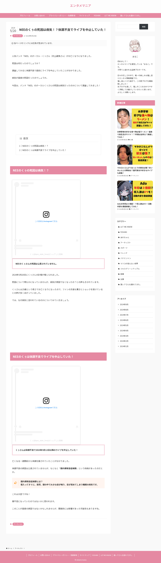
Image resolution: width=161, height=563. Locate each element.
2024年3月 (124, 336)
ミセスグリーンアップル (130, 268)
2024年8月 (124, 309)
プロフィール (33, 555)
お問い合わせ (45, 555)
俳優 (122, 274)
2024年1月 (124, 346)
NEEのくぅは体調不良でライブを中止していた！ (44, 150)
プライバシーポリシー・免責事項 (65, 555)
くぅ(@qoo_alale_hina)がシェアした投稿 (46, 254)
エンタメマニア (80, 5)
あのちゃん (124, 237)
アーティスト (18, 36)
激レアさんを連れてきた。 (131, 284)
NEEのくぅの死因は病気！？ (35, 145)
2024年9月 (124, 304)
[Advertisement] (58, 109)
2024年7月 (124, 315)
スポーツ (123, 248)
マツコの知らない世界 (129, 263)
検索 (144, 26)
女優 (122, 279)
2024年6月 (124, 320)
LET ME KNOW (126, 227)
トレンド (123, 253)
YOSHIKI (123, 232)
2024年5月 (124, 325)
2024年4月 (124, 330)
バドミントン (125, 258)
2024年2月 (124, 341)
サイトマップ (85, 555)
